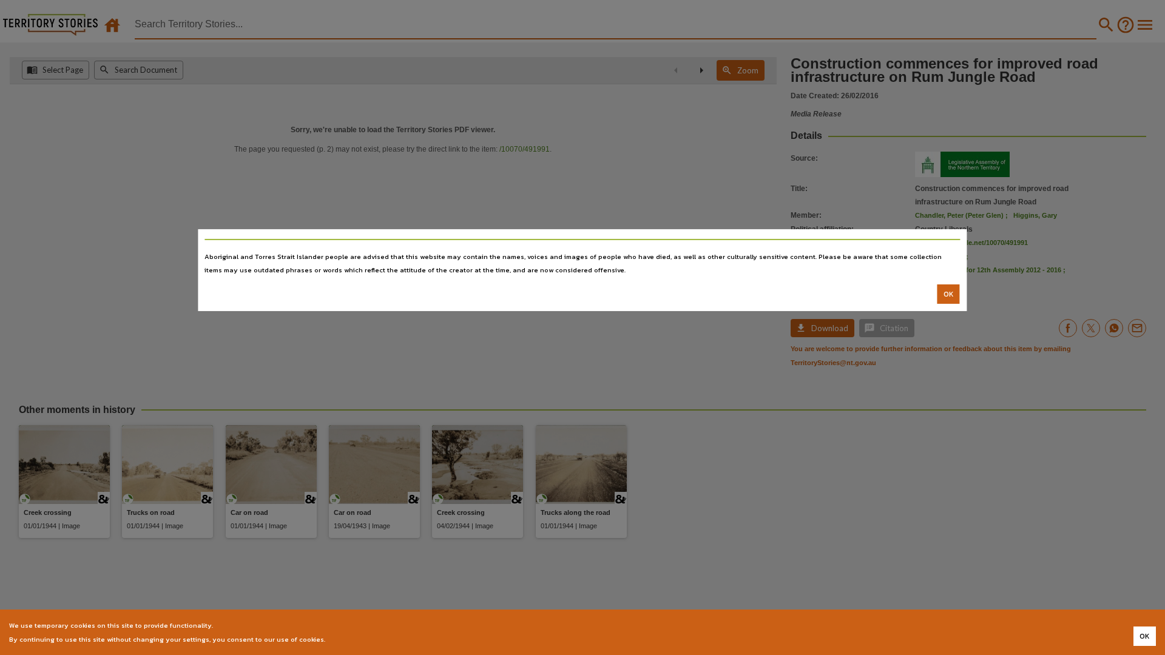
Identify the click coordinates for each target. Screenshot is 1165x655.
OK (949, 294)
